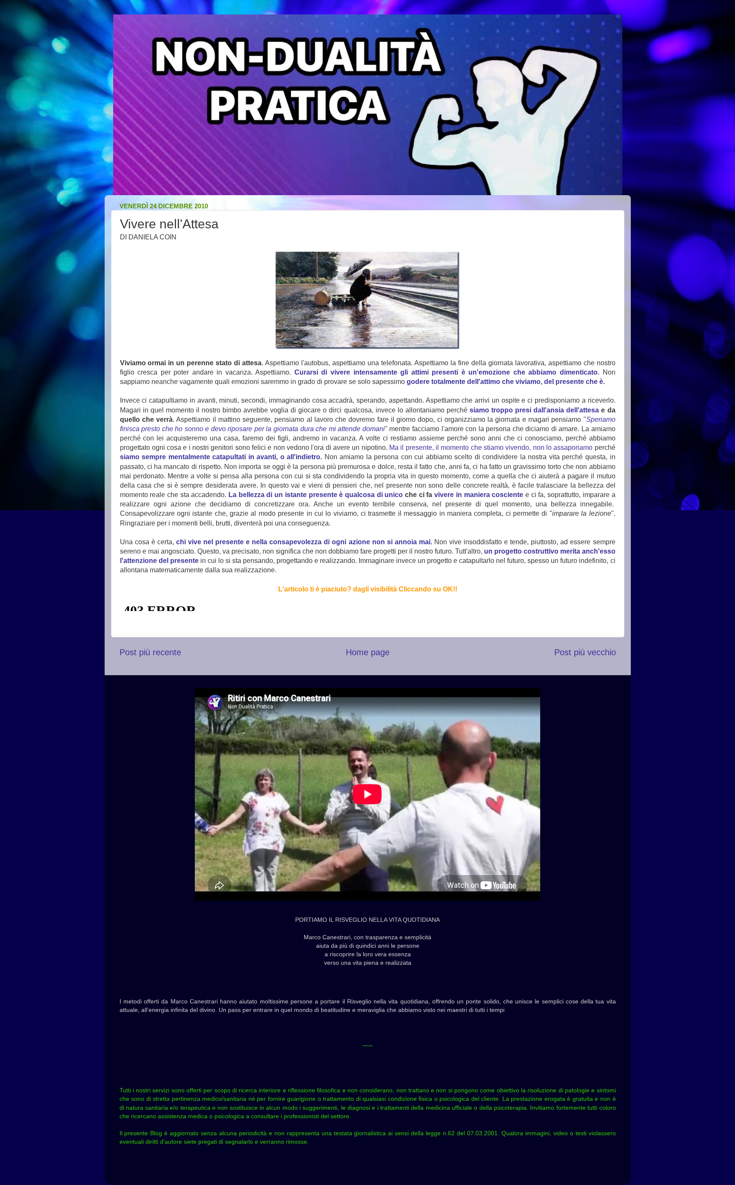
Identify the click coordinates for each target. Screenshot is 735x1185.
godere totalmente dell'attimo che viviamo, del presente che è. (506, 381)
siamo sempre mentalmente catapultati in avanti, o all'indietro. (221, 456)
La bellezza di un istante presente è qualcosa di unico (315, 494)
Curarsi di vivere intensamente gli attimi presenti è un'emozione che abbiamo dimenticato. (446, 372)
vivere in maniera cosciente (478, 494)
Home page (368, 652)
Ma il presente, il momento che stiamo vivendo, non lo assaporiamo (491, 447)
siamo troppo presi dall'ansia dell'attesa (534, 410)
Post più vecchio (585, 652)
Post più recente (150, 652)
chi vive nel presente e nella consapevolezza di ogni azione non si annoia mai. (304, 542)
